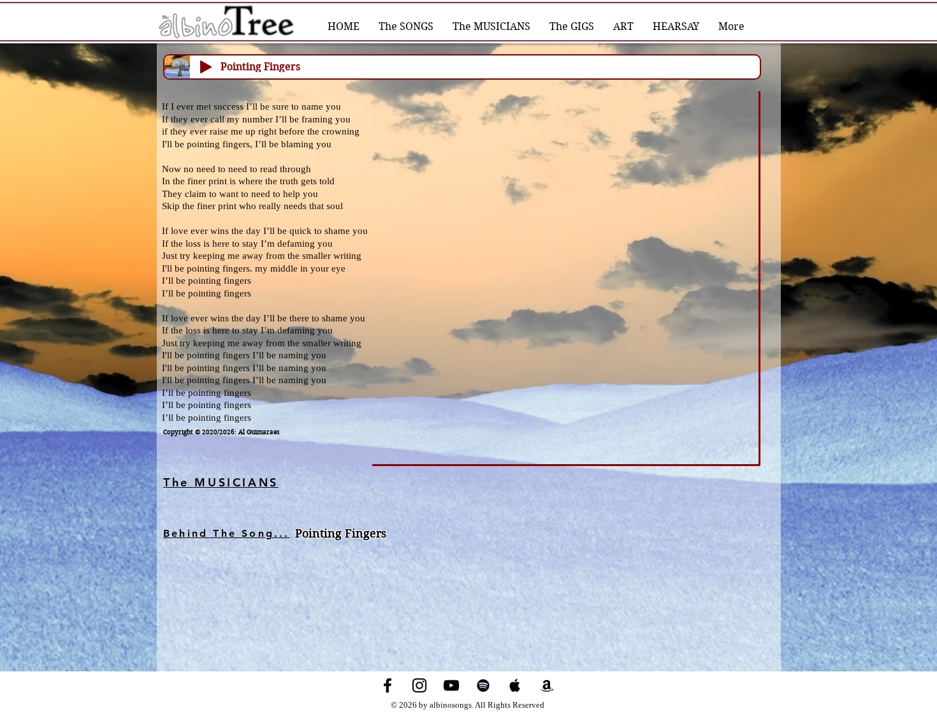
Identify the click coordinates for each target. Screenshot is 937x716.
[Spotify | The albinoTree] (483, 685)
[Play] (206, 67)
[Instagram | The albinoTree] (419, 685)
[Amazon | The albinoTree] (546, 685)
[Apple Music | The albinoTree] (515, 685)
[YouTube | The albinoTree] (451, 685)
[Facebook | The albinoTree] (387, 685)
